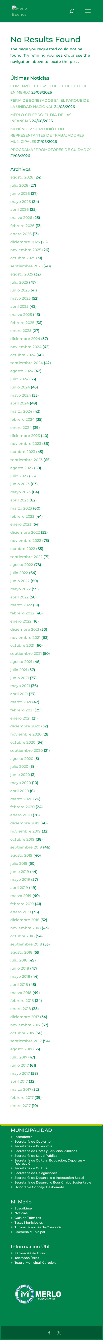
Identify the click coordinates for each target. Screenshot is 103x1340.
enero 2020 (21, 815)
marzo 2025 (21, 314)
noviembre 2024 (25, 346)
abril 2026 (19, 209)
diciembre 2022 (25, 532)
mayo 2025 (20, 298)
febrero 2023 (22, 516)
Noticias (21, 1213)
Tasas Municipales (29, 1222)
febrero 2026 (22, 225)
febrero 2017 (22, 1097)
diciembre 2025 (25, 242)
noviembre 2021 (25, 637)
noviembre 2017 (25, 1025)
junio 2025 (20, 290)
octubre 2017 (22, 1033)
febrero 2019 (22, 903)
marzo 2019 (20, 895)
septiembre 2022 (26, 556)
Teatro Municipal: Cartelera (36, 1263)
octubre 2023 (22, 451)
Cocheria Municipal (30, 1232)
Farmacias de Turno (30, 1253)
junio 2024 (20, 387)
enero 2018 (20, 1008)
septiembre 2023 (26, 459)
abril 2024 (19, 403)
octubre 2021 (22, 645)
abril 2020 (19, 790)
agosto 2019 (21, 855)
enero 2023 (20, 524)
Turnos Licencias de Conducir (38, 1227)
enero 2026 (21, 233)
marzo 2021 (20, 702)
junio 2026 (20, 193)
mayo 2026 (20, 201)
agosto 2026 (21, 177)
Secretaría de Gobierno (33, 1141)
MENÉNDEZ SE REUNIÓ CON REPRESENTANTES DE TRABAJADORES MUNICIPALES (47, 135)
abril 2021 (19, 693)
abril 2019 (19, 887)
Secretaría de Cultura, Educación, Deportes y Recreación (50, 1161)
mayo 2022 (20, 589)
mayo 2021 (20, 685)
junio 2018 (19, 968)
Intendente (23, 1137)
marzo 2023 (21, 508)
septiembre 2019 (26, 847)
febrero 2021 (22, 710)
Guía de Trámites (28, 1218)
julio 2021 (18, 669)
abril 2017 (19, 1081)
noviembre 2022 (25, 540)
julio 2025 (19, 282)
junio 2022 (20, 581)
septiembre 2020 (26, 750)
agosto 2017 (21, 1049)
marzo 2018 (20, 992)
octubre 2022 (22, 548)
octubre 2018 (22, 936)
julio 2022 (19, 572)
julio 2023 (19, 476)
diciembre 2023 (25, 435)
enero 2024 (21, 427)
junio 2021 (19, 678)
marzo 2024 (21, 411)
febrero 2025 (22, 322)
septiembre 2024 (26, 362)
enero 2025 (20, 330)
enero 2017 (20, 1105)
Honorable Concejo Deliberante (39, 1187)
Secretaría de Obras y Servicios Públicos (46, 1151)
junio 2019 (19, 871)
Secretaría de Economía (33, 1146)
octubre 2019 (22, 839)
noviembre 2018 (25, 928)
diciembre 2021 (24, 629)
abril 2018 (19, 984)
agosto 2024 (21, 371)
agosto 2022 (21, 564)
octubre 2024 (22, 355)
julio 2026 (19, 185)
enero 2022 (20, 621)
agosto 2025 (21, 274)
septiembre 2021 (26, 653)
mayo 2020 (20, 782)
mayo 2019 (20, 879)
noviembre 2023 (25, 443)
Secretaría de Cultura (31, 1168)
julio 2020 (19, 766)
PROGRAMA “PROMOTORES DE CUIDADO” (50, 149)
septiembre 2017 (26, 1041)
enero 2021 (20, 718)
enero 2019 (20, 912)
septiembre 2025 (26, 266)
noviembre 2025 (25, 249)
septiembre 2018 (26, 944)
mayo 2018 (20, 976)
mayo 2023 (20, 492)
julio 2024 (19, 379)
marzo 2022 (21, 605)
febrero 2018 (22, 1000)
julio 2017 (18, 1057)
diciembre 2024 (25, 338)
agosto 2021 (21, 661)
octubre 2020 (22, 742)
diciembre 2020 (25, 726)
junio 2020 (20, 774)
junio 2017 (19, 1065)
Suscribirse (23, 1208)
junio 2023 (20, 484)
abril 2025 (19, 306)
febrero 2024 (22, 419)
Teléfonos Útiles (27, 1258)
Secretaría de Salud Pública (36, 1156)
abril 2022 (19, 597)
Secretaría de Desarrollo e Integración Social (49, 1178)
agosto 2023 (21, 468)
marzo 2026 (21, 217)
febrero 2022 (22, 613)
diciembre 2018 (24, 919)
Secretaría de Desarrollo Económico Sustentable (53, 1182)
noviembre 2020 (25, 734)
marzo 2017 (20, 1089)
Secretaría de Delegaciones (36, 1173)
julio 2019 (18, 863)
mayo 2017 (20, 1073)
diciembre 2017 (24, 1016)
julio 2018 (18, 960)
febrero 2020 (22, 806)
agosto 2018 (21, 952)
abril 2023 (19, 500)
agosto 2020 (21, 758)
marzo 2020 (21, 799)
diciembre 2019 (24, 823)
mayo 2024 (20, 395)
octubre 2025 (22, 258)
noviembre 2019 (25, 831)
